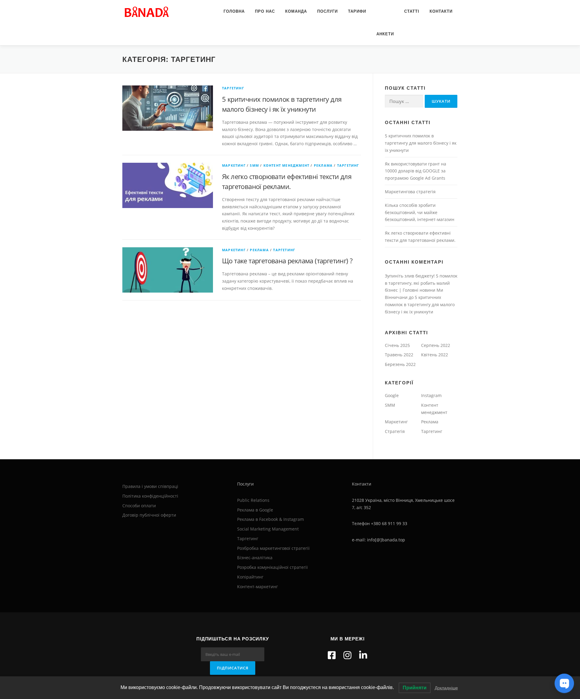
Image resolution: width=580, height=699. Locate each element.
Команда (296, 11)
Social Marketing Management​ (268, 529)
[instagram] (347, 655)
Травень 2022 (399, 355)
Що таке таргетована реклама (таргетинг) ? (287, 260)
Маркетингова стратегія (410, 191)
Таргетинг (233, 88)
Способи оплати (139, 505)
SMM (254, 165)
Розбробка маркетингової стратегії (273, 548)
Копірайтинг (250, 577)
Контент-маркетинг (257, 586)
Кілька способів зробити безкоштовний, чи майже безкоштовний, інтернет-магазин (419, 212)
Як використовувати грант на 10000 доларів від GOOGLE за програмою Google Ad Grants (415, 171)
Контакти (441, 11)
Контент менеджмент (286, 165)
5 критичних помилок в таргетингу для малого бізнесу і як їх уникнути (420, 143)
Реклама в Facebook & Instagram (270, 519)
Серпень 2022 (435, 345)
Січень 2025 (397, 345)
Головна (234, 11)
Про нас (265, 11)
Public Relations (253, 500)
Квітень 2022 (434, 355)
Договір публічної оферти (149, 515)
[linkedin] (363, 655)
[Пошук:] (404, 101)
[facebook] (332, 655)
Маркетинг (234, 165)
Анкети (385, 34)
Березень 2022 (400, 364)
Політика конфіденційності (150, 496)
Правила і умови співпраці (150, 486)
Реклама (323, 165)
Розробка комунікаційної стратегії (272, 567)
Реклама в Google (255, 510)
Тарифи (357, 11)
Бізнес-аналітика (254, 557)
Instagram (431, 395)
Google (392, 395)
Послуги (327, 11)
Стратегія (395, 431)
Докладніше (446, 687)
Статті (411, 11)
